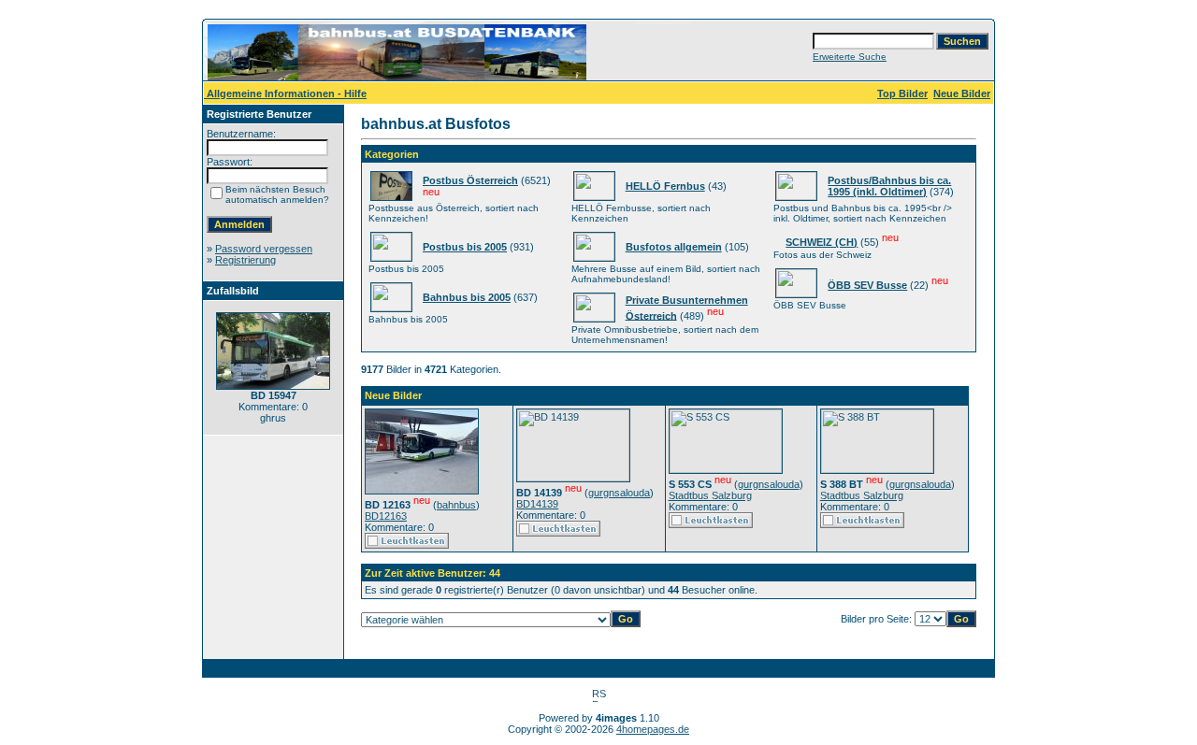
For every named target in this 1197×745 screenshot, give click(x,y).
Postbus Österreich (470, 180)
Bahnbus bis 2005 (467, 297)
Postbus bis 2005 (465, 246)
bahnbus (456, 504)
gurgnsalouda (619, 492)
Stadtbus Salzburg (710, 495)
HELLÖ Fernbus (665, 186)
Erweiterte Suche (850, 56)
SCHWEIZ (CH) (822, 242)
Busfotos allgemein (674, 246)
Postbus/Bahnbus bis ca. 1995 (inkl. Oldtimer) (889, 186)
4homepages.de (652, 729)
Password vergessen (263, 248)
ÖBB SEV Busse (867, 285)
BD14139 (537, 503)
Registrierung (245, 259)
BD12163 (386, 516)
